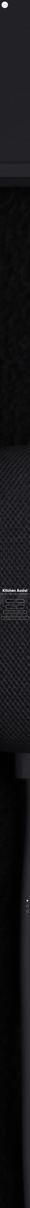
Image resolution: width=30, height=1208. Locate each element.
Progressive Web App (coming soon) (15, 617)
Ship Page (15, 606)
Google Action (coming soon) (15, 612)
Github (15, 601)
